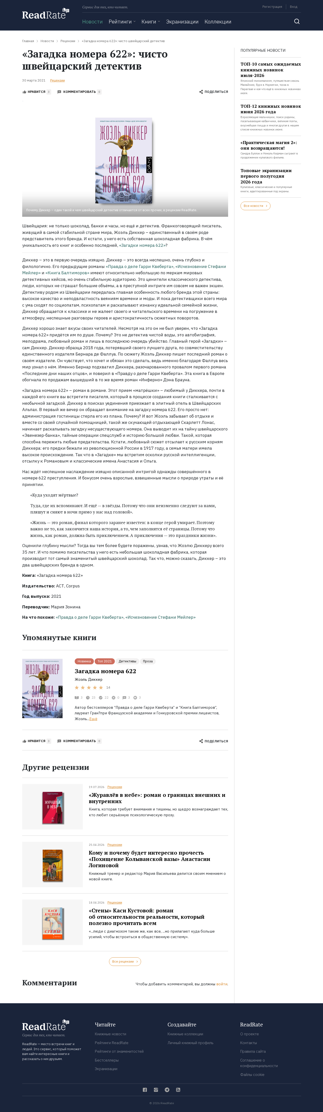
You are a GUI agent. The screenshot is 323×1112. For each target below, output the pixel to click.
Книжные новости (110, 1034)
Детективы (127, 661)
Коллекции (218, 21)
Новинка (84, 661)
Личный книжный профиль (190, 1042)
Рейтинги (120, 21)
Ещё (93, 718)
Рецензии (57, 80)
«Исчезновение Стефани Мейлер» (160, 617)
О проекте (249, 1034)
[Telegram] (167, 1090)
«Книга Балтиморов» (67, 273)
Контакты (248, 1042)
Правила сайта (253, 1051)
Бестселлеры (107, 1060)
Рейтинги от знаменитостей (119, 1051)
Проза (148, 661)
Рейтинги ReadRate (111, 1042)
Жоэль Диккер (88, 679)
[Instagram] (156, 1090)
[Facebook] (145, 1090)
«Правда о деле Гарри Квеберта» (139, 266)
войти (221, 984)
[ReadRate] (45, 13)
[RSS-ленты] (178, 1090)
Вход (293, 7)
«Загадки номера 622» (142, 245)
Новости (92, 21)
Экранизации (182, 21)
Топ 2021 (105, 661)
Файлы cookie (252, 1074)
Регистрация (272, 7)
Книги (149, 21)
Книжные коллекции (185, 1034)
